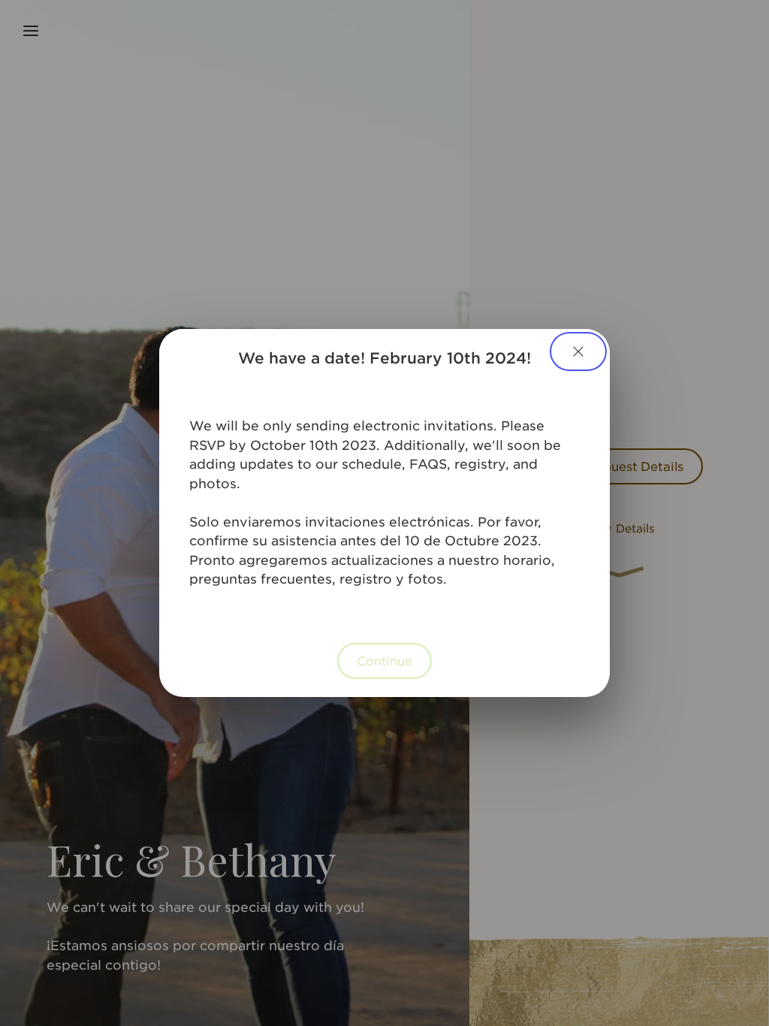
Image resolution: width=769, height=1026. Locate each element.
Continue (384, 660)
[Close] (578, 351)
